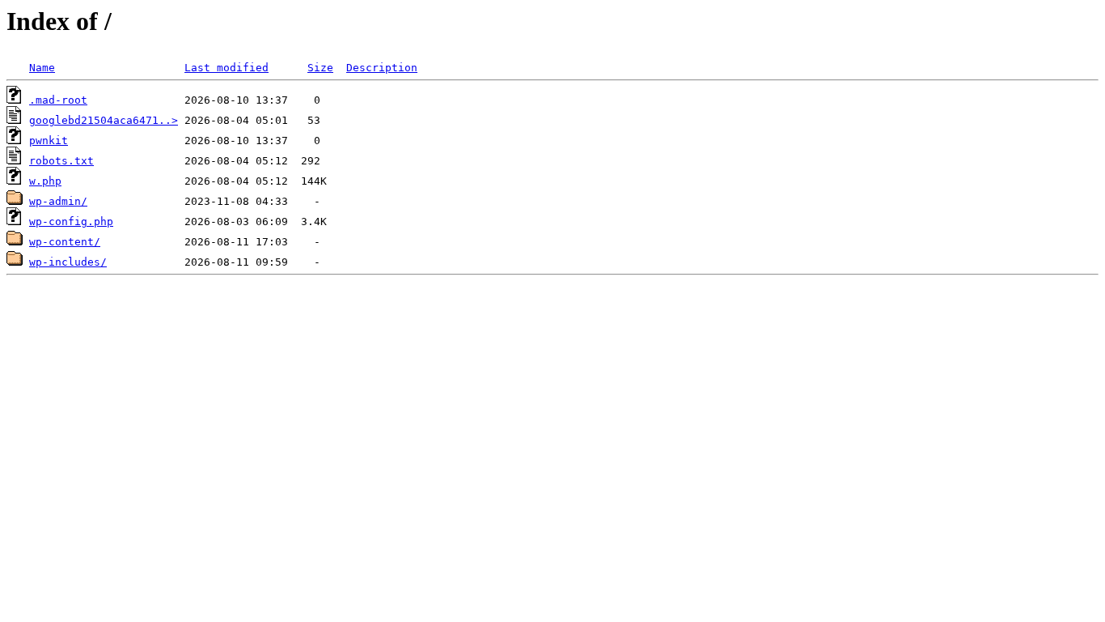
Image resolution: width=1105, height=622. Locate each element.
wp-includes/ (68, 262)
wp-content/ (64, 242)
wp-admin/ (58, 201)
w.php (45, 181)
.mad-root (58, 100)
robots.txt (61, 161)
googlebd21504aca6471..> (103, 120)
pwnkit (48, 140)
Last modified (226, 68)
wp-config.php (71, 221)
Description (381, 68)
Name (42, 68)
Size (320, 68)
